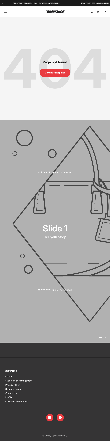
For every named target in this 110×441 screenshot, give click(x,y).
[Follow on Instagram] (49, 417)
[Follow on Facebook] (60, 417)
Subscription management (18, 380)
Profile (8, 397)
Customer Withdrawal (16, 401)
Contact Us (11, 393)
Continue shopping (55, 72)
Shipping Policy (13, 389)
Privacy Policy (12, 384)
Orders (8, 376)
